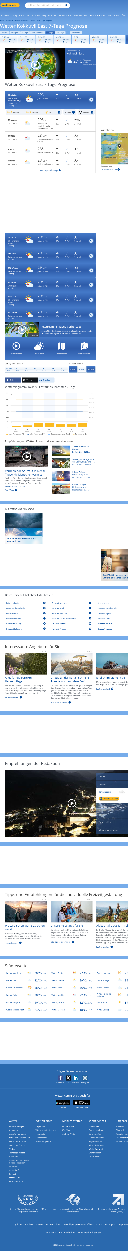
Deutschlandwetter (97, 1130)
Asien (8, 20)
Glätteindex (121, 1130)
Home (2, 20)
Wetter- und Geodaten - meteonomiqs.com (19, 1161)
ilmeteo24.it (14, 1174)
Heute (4, 32)
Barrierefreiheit (67, 1232)
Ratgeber (121, 1121)
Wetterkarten (44, 1121)
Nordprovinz (23, 20)
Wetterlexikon (95, 1152)
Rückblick (76, 32)
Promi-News (94, 1156)
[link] (6, 15)
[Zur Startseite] (10, 5)
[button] (50, 100)
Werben (12, 1149)
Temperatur (41, 1134)
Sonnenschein (42, 1137)
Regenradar (40, 1126)
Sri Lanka (14, 20)
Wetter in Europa (96, 1145)
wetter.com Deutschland (19, 1137)
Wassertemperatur (44, 1141)
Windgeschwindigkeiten (46, 1130)
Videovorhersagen (16, 1126)
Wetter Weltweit (96, 1149)
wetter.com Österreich (18, 1145)
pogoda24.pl (14, 1177)
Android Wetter (69, 1134)
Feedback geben (89, 64)
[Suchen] (66, 5)
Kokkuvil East (34, 20)
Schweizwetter (95, 1134)
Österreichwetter (96, 1137)
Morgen (14, 32)
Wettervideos (97, 1121)
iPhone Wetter (68, 1126)
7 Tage (50, 32)
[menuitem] (6, 15)
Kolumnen (13, 1130)
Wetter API (13, 1156)
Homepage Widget (17, 1152)
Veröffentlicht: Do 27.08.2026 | (15, 486)
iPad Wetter (67, 1130)
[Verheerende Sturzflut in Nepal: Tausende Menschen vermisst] (26, 456)
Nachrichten (94, 1126)
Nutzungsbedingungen (90, 1232)
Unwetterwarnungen (17, 1134)
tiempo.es (13, 1166)
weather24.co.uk (16, 1181)
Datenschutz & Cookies (48, 1224)
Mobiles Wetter (72, 1121)
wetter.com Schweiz (17, 1141)
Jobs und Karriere (24, 1224)
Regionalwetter (95, 1141)
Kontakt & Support (106, 1224)
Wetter (13, 1121)
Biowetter (120, 1126)
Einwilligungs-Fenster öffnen (78, 1224)
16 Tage (60, 32)
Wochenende (37, 32)
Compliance (50, 1232)
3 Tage (25, 32)
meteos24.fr (14, 1170)
